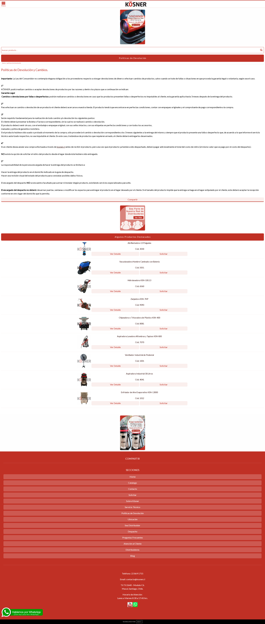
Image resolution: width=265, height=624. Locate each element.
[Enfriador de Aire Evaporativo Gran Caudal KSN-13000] (84, 404)
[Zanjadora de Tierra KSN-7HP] (84, 311)
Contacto (132, 489)
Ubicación (132, 519)
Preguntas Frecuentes (132, 537)
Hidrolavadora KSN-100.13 (139, 280)
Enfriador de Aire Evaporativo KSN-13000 (139, 392)
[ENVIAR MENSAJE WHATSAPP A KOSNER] (135, 604)
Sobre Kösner (132, 501)
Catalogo (132, 482)
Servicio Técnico (132, 507)
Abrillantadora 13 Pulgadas (139, 243)
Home (4, 63)
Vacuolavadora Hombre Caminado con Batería (139, 261)
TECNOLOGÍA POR (132, 621)
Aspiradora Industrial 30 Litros (139, 373)
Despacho (132, 531)
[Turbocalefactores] (132, 43)
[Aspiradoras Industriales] (132, 449)
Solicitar (164, 253)
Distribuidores (132, 549)
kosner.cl (61, 146)
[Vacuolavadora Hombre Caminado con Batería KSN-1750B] (84, 273)
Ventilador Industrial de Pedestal (139, 355)
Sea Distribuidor (132, 525)
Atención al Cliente (132, 543)
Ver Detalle (115, 253)
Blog (132, 555)
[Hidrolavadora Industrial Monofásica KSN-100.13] (84, 292)
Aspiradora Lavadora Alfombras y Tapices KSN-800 (139, 336)
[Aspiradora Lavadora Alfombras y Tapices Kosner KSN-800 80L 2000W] (84, 348)
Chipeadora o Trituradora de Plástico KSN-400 (139, 317)
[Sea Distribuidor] (132, 229)
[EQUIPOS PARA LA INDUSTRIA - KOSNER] (136, 6)
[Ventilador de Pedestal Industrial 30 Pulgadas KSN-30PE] (84, 367)
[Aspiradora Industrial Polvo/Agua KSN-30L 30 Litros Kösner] (84, 385)
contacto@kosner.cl (135, 579)
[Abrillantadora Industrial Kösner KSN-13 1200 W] (84, 255)
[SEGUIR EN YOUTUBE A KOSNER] (130, 604)
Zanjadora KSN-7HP (139, 299)
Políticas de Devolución (132, 513)
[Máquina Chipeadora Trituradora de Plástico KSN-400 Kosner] (84, 329)
